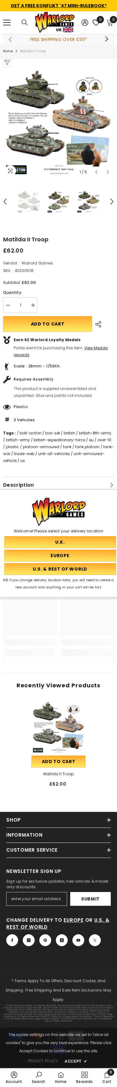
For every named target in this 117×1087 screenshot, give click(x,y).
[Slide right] (106, 39)
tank (67, 446)
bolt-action (30, 433)
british (69, 433)
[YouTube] (78, 940)
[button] (96, 172)
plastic (12, 446)
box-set (52, 433)
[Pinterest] (45, 940)
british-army (18, 440)
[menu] (7, 22)
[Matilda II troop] (58, 727)
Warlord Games (37, 263)
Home (8, 51)
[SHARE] (96, 324)
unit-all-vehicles (54, 453)
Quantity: (12, 292)
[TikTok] (62, 940)
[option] (58, 122)
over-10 (104, 440)
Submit (90, 899)
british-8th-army (95, 433)
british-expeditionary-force (59, 440)
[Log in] (85, 22)
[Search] (24, 22)
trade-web (24, 453)
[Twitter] (95, 940)
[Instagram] (29, 940)
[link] (30, 642)
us (22, 460)
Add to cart (48, 324)
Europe (74, 920)
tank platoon (87, 446)
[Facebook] (12, 940)
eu (91, 440)
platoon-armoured (41, 446)
